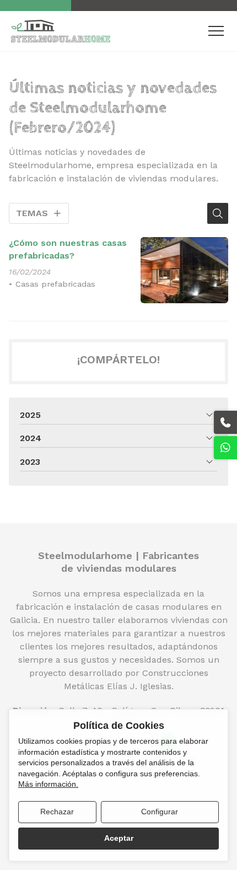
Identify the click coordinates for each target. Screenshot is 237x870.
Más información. (48, 784)
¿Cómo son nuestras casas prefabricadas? (68, 249)
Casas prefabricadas (55, 284)
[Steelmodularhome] (60, 31)
